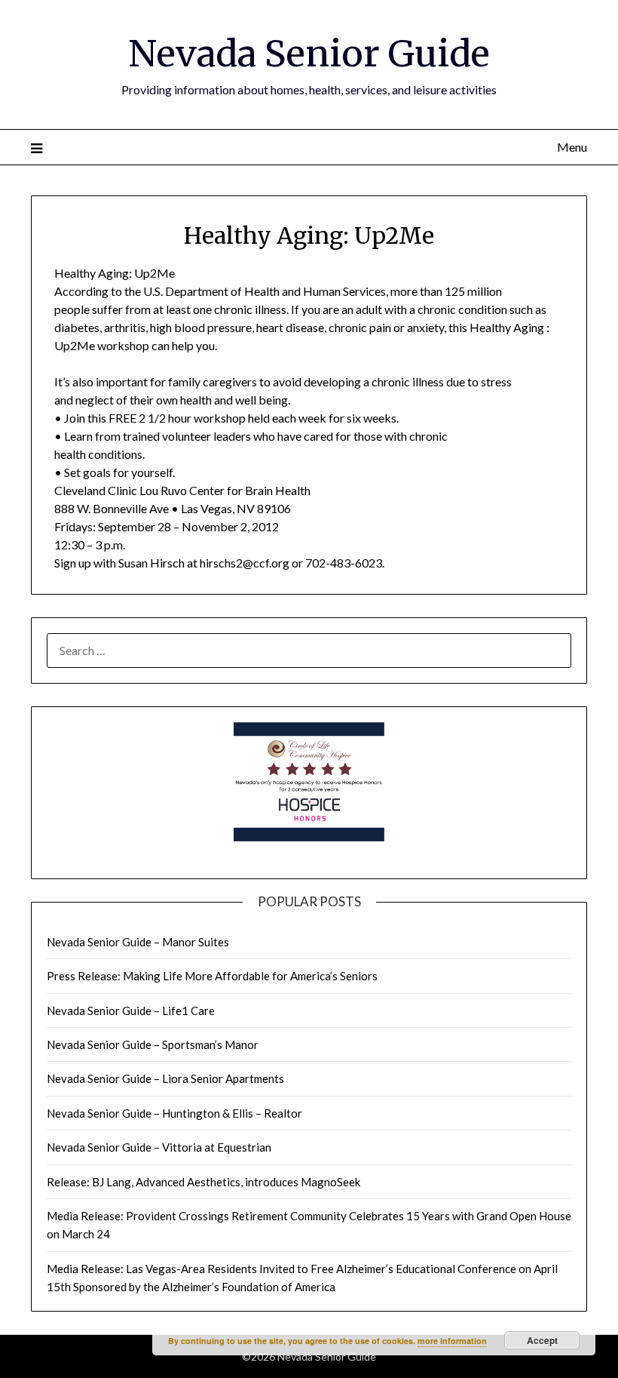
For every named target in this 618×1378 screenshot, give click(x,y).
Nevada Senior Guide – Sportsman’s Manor (153, 1044)
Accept (542, 1340)
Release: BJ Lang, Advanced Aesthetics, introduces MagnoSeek (203, 1182)
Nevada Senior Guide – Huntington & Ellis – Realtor (174, 1113)
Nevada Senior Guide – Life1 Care (131, 1010)
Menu (572, 147)
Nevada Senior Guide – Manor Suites (138, 942)
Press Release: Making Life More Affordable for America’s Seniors (212, 976)
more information (452, 1340)
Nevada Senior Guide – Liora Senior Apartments (165, 1078)
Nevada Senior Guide (309, 53)
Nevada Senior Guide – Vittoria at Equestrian (159, 1147)
